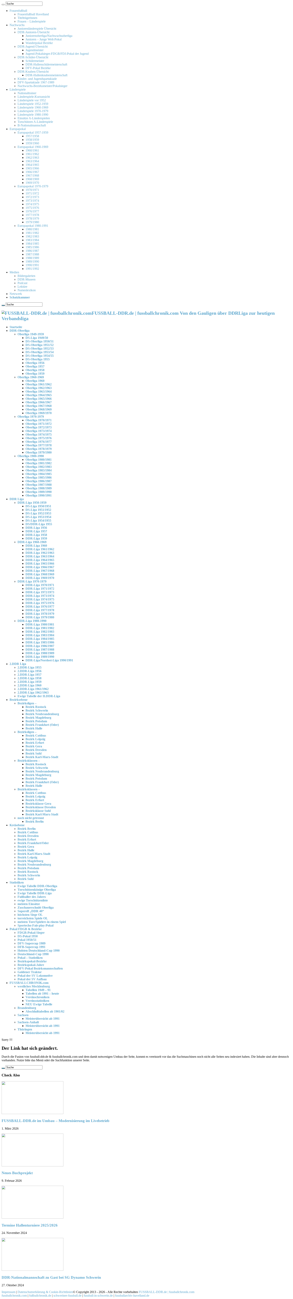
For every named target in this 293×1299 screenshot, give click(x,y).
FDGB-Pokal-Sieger (31, 932)
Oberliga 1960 (35, 380)
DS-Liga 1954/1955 (38, 520)
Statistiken (17, 882)
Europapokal (18, 129)
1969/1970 (32, 182)
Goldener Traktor (30, 972)
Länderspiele (18, 89)
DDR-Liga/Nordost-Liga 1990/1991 (49, 660)
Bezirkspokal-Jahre (31, 965)
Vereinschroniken (37, 997)
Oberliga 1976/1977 (39, 441)
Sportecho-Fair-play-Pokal (35, 925)
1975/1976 (32, 207)
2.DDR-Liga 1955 (29, 667)
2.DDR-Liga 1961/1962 (33, 689)
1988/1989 (32, 258)
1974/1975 (32, 204)
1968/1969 (32, 179)
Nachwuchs (17, 25)
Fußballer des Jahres (32, 896)
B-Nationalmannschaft (32, 125)
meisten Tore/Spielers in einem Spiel (42, 922)
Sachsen (23, 1015)
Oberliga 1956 (35, 363)
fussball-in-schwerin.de (98, 1295)
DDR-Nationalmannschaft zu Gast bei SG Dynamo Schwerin (51, 1277)
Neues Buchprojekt (17, 1173)
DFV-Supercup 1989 (31, 943)
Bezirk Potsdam (36, 721)
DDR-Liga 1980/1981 (40, 624)
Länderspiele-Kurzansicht (34, 96)
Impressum (8, 1292)
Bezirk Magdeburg (38, 717)
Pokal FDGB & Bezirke (26, 929)
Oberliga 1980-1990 (31, 456)
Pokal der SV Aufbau (32, 979)
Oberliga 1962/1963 (39, 388)
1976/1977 (32, 211)
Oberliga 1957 (35, 366)
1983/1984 (32, 240)
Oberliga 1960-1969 (31, 377)
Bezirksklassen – (29, 760)
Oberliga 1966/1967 (39, 402)
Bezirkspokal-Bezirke (32, 961)
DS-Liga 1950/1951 (38, 506)
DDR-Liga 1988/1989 (40, 653)
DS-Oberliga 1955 (38, 359)
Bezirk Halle (34, 728)
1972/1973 (32, 197)
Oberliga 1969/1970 (39, 413)
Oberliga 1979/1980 (39, 452)
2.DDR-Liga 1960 (29, 685)
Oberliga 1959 (35, 373)
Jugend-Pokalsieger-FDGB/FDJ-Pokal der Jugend (57, 53)
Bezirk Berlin (35, 821)
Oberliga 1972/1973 (39, 427)
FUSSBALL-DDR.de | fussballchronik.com (166, 1292)
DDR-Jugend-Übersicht (33, 46)
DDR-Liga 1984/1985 (40, 638)
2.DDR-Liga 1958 (29, 678)
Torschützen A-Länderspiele (35, 121)
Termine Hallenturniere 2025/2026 (30, 1225)
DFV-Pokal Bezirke (38, 68)
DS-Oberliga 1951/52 (40, 345)
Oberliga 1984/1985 (39, 474)
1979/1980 (32, 222)
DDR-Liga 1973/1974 (40, 595)
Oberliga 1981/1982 (39, 463)
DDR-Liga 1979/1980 (40, 617)
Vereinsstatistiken (37, 1000)
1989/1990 (32, 261)
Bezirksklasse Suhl (38, 810)
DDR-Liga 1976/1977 (40, 606)
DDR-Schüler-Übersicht (33, 57)
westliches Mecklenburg (34, 986)
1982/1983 (32, 236)
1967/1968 (32, 175)
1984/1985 (32, 243)
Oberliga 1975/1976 (39, 438)
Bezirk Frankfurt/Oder (33, 843)
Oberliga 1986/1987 (39, 481)
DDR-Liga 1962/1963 (40, 552)
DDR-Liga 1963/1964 (40, 556)
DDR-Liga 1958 (36, 535)
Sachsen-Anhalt (28, 1022)
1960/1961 (32, 150)
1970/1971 (32, 190)
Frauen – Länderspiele (32, 21)
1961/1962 (32, 154)
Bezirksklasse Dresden (41, 807)
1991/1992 (32, 268)
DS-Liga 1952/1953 (38, 513)
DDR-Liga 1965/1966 (40, 563)
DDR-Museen (26, 279)
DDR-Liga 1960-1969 (32, 542)
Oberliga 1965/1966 (39, 398)
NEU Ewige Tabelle (39, 1004)
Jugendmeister (34, 50)
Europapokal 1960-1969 (33, 147)
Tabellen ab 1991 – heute (42, 993)
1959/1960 (32, 143)
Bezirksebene (19, 699)
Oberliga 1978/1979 (39, 449)
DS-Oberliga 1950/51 (40, 341)
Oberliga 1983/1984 (39, 470)
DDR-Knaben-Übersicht (33, 71)
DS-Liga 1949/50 (37, 337)
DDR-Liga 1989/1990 (40, 656)
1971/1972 (32, 193)
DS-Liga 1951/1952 (38, 509)
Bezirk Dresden (36, 750)
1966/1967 (32, 172)
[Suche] (3, 4)
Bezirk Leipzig (35, 739)
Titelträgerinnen (27, 18)
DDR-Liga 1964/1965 (40, 560)
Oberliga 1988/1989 (39, 488)
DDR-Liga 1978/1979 (40, 613)
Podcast (22, 283)
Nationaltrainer (27, 93)
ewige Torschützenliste (33, 900)
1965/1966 (32, 168)
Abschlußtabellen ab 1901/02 (45, 1011)
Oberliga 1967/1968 (39, 406)
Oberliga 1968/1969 (39, 409)
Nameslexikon (27, 290)
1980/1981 (32, 229)
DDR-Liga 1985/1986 (40, 642)
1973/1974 (32, 200)
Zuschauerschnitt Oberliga (36, 907)
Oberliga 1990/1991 (39, 495)
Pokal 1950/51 (27, 939)
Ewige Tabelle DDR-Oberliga (37, 886)
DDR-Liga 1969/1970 (40, 578)
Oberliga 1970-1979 (31, 416)
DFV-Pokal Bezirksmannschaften (40, 968)
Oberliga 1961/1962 (39, 384)
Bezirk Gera (34, 746)
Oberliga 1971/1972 (39, 423)
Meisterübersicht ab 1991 (43, 1018)
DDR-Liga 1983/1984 (40, 635)
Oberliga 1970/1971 (39, 420)
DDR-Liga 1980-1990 (32, 621)
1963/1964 (32, 161)
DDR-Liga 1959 (36, 538)
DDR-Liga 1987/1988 (40, 649)
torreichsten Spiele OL (33, 918)
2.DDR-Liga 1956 (29, 671)
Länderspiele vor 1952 (32, 100)
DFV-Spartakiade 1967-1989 (36, 82)
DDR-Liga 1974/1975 (40, 599)
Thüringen (25, 1029)
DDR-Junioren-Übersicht (33, 32)
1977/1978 (32, 215)
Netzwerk (16, 293)
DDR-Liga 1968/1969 (40, 574)
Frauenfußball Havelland (33, 14)
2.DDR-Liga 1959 (29, 681)
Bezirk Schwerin (37, 710)
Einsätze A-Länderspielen (34, 118)
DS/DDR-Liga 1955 (39, 524)
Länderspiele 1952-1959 (33, 104)
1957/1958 (32, 136)
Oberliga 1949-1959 (31, 334)
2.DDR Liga (18, 664)
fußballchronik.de (40, 1295)
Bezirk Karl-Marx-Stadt (42, 757)
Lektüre (22, 286)
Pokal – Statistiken (30, 957)
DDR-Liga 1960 (36, 545)
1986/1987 (32, 250)
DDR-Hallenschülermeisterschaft (46, 64)
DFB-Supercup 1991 (31, 947)
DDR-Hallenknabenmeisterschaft (46, 75)
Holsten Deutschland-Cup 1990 (39, 950)
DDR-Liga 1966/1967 (40, 567)
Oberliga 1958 (35, 370)
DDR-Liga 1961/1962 (40, 549)
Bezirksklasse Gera (38, 803)
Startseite (16, 327)
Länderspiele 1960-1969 (33, 107)
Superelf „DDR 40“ (31, 911)
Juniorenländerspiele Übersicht (37, 28)
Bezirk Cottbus (36, 735)
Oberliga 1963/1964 (39, 391)
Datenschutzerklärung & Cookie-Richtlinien (45, 1292)
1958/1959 (32, 139)
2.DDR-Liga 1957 (29, 674)
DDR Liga (17, 499)
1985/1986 (32, 247)
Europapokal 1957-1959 (33, 132)
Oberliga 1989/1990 (39, 492)
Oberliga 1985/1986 (39, 477)
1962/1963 (32, 157)
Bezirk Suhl (33, 753)
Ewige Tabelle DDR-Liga (35, 893)
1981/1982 (32, 233)
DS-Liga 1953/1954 (38, 517)
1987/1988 (32, 254)
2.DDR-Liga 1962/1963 (33, 692)
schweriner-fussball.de (67, 1295)
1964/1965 (32, 164)
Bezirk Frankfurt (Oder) (42, 724)
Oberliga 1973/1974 (39, 431)
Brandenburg (27, 1008)
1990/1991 (32, 265)
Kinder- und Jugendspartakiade (37, 78)
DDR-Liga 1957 (36, 531)
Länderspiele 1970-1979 (33, 111)
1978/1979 (32, 218)
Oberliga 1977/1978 (39, 445)
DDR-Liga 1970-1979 (32, 581)
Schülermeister (35, 61)
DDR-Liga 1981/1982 (40, 628)
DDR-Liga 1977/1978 (40, 610)
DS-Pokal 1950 (28, 936)
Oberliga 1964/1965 (39, 395)
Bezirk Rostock (36, 707)
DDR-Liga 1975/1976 (40, 603)
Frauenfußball (18, 10)
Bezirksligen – (27, 703)
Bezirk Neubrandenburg (42, 714)
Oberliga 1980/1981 (39, 459)
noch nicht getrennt (31, 818)
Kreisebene (17, 825)
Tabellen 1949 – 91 (38, 990)
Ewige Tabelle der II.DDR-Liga (39, 696)
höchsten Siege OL (30, 914)
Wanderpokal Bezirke (39, 43)
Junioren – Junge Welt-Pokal (44, 39)
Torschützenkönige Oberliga (37, 889)
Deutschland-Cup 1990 (33, 954)
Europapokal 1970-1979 (33, 186)
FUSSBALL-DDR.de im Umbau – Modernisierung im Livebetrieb (55, 1121)
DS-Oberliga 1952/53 (40, 348)
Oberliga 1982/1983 (39, 466)
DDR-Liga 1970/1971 (40, 585)
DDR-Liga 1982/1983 (40, 631)
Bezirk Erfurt (35, 742)
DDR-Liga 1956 (36, 527)
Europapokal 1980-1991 (33, 225)
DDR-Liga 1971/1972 (40, 588)
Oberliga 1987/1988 (39, 484)
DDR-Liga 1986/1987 (40, 646)
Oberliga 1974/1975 (39, 434)
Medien (14, 272)
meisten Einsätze (29, 904)
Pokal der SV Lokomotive (35, 975)
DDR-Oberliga (19, 330)
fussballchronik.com (14, 1295)
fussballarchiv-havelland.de (132, 1295)
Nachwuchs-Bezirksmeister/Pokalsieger (42, 86)
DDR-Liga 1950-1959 (32, 502)
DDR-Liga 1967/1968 (40, 570)
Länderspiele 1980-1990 (33, 114)
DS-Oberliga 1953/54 (40, 352)
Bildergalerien (26, 276)
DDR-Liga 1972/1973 (40, 592)
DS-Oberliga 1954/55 (40, 355)
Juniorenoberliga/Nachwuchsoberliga (49, 35)
